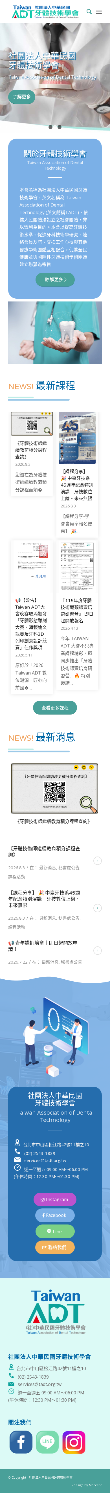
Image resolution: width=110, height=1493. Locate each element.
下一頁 (105, 78)
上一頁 (5, 78)
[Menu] (99, 11)
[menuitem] (86, 11)
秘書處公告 (69, 867)
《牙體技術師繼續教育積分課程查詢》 (31, 450)
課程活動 (16, 876)
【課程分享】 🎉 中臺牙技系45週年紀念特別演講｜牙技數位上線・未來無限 (77, 485)
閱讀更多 (97, 861)
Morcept (95, 1485)
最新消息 (47, 867)
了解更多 (22, 97)
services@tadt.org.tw (45, 1160)
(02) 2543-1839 (39, 1153)
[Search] (86, 11)
